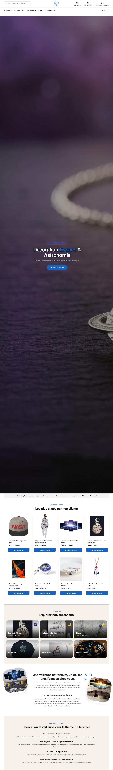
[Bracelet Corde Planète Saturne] (71, 569)
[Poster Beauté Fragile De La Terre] (45, 569)
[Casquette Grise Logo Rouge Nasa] (18, 526)
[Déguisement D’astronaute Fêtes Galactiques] (45, 526)
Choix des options (18, 550)
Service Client (88, 5)
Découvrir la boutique (57, 267)
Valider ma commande (102, 5)
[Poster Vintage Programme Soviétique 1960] (18, 569)
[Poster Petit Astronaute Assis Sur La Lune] (97, 526)
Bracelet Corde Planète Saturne (68, 585)
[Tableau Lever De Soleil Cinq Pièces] (71, 526)
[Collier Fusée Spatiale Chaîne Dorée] (97, 569)
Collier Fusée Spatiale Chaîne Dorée (97, 585)
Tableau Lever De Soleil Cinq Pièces (70, 541)
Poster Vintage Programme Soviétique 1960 (17, 585)
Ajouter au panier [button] (71, 593)
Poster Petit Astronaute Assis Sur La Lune (97, 541)
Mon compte (77, 5)
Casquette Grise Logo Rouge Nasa (18, 541)
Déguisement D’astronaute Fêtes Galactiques (43, 541)
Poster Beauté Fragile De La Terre (44, 585)
